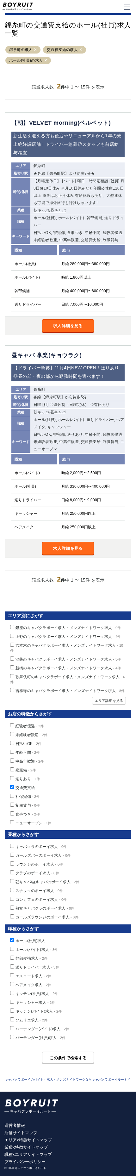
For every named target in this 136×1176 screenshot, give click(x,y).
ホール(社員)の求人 (26, 60)
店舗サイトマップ (20, 1133)
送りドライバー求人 (37, 967)
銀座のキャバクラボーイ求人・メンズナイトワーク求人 (68, 628)
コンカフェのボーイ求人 (41, 899)
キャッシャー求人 (35, 1002)
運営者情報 (14, 1125)
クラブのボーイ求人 (37, 873)
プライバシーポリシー (25, 1162)
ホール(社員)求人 (30, 941)
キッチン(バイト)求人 (38, 1011)
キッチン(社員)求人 (36, 993)
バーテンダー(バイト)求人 (42, 1029)
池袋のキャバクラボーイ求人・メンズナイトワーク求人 (68, 659)
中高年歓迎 (29, 761)
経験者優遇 (29, 726)
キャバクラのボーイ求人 (41, 846)
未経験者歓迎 (31, 735)
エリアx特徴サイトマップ (28, 1140)
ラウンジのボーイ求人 (39, 864)
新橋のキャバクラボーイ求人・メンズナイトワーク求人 (68, 668)
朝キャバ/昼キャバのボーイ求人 (47, 882)
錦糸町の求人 (20, 50)
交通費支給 (25, 788)
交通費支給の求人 (62, 50)
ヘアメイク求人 (33, 985)
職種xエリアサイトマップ (28, 1154)
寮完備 (25, 770)
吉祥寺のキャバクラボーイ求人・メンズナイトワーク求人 (70, 691)
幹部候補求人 (31, 958)
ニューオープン (33, 823)
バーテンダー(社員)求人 (40, 1038)
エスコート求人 (33, 976)
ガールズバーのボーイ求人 (43, 855)
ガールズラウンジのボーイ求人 (46, 917)
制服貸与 (27, 805)
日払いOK (28, 743)
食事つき (27, 814)
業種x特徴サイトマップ (26, 1147)
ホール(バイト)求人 (36, 949)
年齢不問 (27, 752)
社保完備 (27, 796)
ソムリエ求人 (31, 1020)
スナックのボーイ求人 (39, 891)
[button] (35, 50)
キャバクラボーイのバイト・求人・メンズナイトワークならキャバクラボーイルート (66, 1079)
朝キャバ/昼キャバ (50, 210)
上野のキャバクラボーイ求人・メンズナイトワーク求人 (68, 636)
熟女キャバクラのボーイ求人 (45, 908)
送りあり (27, 779)
